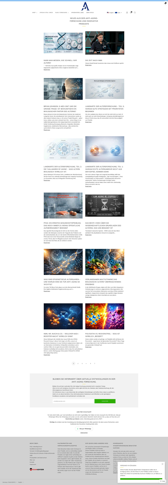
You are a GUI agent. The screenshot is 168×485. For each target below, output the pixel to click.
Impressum (33, 464)
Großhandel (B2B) (77, 12)
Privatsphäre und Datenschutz (38, 457)
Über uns (32, 460)
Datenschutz (84, 432)
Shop (34, 12)
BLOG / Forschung (61, 12)
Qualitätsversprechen (36, 449)
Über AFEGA (90, 12)
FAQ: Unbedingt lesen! (36, 446)
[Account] (127, 12)
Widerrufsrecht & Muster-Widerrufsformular (42, 453)
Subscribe (105, 401)
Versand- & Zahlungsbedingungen (39, 451)
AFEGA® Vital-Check (46, 12)
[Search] (135, 12)
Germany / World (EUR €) (9, 482)
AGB (31, 455)
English (20, 482)
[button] (114, 12)
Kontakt (32, 462)
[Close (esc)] (162, 464)
